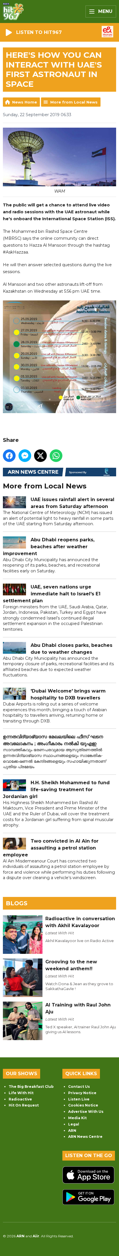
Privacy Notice (82, 1093)
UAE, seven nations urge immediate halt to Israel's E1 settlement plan (52, 593)
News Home (24, 102)
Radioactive (20, 1099)
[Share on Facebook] (9, 455)
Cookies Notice (83, 1105)
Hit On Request (24, 1105)
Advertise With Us (85, 1111)
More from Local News (74, 102)
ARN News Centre (85, 1136)
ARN (72, 1130)
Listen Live (79, 1099)
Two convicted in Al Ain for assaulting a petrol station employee (50, 848)
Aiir (36, 1236)
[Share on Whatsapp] (56, 455)
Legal (73, 1124)
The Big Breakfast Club (31, 1086)
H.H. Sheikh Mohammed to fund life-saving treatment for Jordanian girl (56, 789)
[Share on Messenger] (24, 455)
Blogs (16, 903)
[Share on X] (40, 455)
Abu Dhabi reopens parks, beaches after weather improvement (48, 546)
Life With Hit (21, 1093)
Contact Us (79, 1086)
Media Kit (77, 1118)
